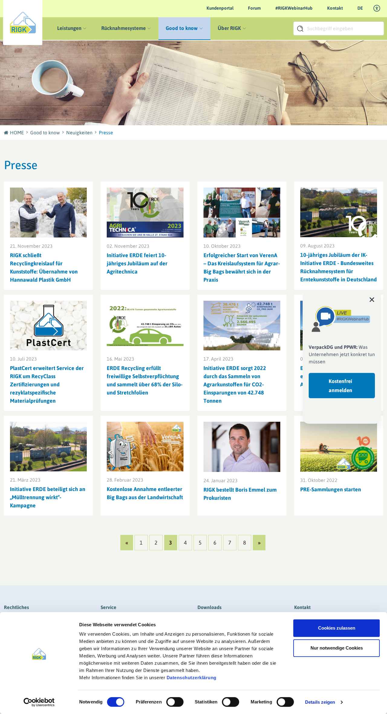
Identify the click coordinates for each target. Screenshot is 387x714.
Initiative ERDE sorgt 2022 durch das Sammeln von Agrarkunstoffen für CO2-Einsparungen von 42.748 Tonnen (234, 384)
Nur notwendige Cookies (337, 647)
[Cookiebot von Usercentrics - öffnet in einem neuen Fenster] (39, 702)
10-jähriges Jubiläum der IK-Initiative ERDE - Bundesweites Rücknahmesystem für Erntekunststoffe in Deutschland (338, 267)
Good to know (45, 132)
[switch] (175, 702)
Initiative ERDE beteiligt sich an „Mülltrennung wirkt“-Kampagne (47, 497)
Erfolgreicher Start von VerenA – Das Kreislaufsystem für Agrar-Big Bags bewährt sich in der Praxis (241, 267)
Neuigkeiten (79, 132)
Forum (254, 8)
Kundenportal (220, 8)
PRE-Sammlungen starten (330, 489)
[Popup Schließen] (372, 299)
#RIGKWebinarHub (294, 8)
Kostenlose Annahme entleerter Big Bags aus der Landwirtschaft (145, 493)
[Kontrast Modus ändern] (377, 8)
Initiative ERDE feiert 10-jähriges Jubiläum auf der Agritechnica (137, 263)
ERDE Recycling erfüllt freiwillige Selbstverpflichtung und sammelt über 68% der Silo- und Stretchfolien (145, 380)
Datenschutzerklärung (191, 677)
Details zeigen (320, 702)
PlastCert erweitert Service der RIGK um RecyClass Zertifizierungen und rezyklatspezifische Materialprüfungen (47, 384)
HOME (17, 132)
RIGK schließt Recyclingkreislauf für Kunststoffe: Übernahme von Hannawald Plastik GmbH (44, 267)
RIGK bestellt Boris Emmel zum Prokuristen (240, 493)
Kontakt (335, 8)
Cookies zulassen (336, 627)
